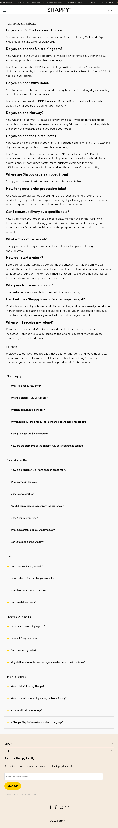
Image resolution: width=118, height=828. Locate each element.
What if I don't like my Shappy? (27, 686)
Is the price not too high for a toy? (29, 433)
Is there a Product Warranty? (26, 710)
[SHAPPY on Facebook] (50, 807)
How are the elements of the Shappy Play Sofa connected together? (48, 445)
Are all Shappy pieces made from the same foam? (38, 505)
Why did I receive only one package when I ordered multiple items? (48, 662)
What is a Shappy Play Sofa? (26, 385)
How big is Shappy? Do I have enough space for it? (38, 469)
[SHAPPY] (59, 9)
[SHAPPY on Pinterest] (56, 807)
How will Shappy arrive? (24, 638)
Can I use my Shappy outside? (27, 566)
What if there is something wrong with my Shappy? (39, 698)
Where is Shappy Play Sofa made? (29, 397)
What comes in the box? (24, 481)
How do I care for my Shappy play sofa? (32, 578)
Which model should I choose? (28, 409)
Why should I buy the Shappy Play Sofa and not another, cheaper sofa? (49, 421)
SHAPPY (63, 820)
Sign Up (13, 786)
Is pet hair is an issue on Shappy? (28, 590)
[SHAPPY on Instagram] (61, 807)
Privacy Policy (31, 794)
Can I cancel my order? (23, 650)
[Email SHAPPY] (67, 807)
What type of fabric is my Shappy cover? (33, 529)
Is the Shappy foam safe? (24, 517)
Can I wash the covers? (23, 602)
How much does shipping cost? (28, 626)
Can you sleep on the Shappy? (27, 541)
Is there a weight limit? (23, 493)
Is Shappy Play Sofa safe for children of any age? (37, 722)
